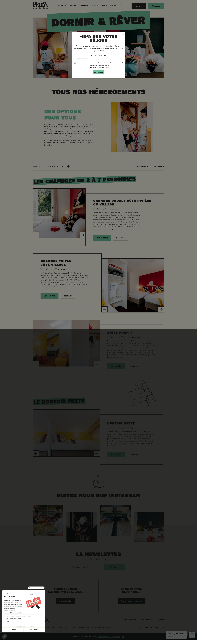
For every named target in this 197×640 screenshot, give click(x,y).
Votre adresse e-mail (98, 55)
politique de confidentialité (99, 67)
